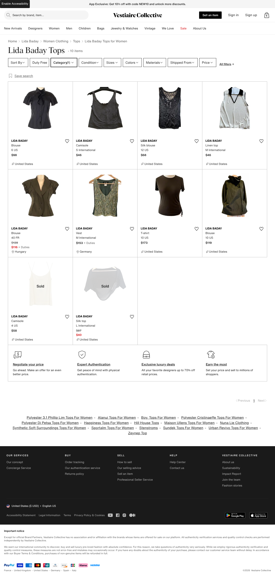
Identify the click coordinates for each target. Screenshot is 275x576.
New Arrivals (13, 28)
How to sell (124, 462)
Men (69, 28)
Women (54, 28)
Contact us (177, 468)
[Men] (75, 28)
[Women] (62, 28)
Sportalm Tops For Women (112, 427)
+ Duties (23, 247)
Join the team (231, 480)
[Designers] (45, 28)
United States (41, 570)
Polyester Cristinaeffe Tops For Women (212, 417)
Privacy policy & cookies (89, 515)
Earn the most (216, 364)
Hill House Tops (146, 422)
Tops (76, 41)
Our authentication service (82, 468)
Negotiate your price (28, 364)
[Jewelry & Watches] (141, 28)
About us (228, 462)
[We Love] (177, 28)
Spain (66, 570)
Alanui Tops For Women (117, 417)
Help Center (178, 462)
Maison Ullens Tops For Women (189, 422)
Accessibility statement (20, 515)
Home (12, 41)
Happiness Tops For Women (106, 422)
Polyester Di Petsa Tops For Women (50, 422)
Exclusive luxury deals (158, 364)
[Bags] (107, 28)
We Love (168, 28)
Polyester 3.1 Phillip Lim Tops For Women (60, 417)
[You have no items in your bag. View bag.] (267, 15)
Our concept (14, 462)
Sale (183, 28)
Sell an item (210, 15)
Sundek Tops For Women (183, 427)
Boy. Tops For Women (158, 417)
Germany (55, 570)
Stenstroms (148, 427)
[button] (267, 15)
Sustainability (231, 468)
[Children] (93, 28)
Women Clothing (55, 41)
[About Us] (209, 28)
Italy (74, 570)
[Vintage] (158, 28)
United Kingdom (22, 570)
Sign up (251, 15)
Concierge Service (18, 468)
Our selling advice (129, 468)
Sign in (233, 15)
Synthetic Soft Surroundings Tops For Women (49, 427)
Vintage (149, 28)
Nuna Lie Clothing (234, 422)
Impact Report (231, 474)
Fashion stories (232, 485)
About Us (199, 28)
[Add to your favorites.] (67, 141)
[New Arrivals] (25, 28)
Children (85, 28)
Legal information (49, 515)
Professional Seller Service (135, 480)
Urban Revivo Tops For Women (233, 427)
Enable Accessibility (15, 4)
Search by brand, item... (28, 15)
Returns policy (74, 474)
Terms (67, 515)
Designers (35, 28)
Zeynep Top (137, 433)
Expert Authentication (94, 364)
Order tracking (74, 462)
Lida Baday (30, 41)
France (7, 570)
